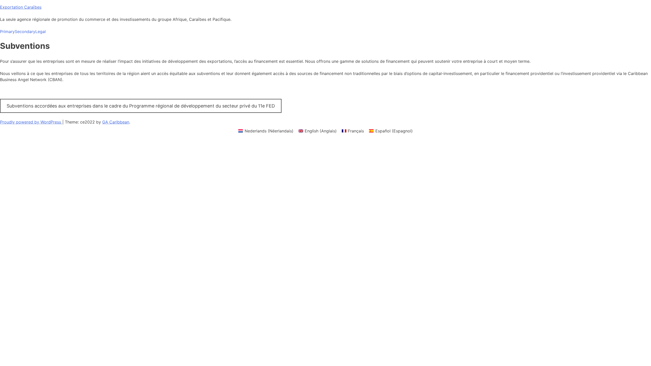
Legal (40, 31)
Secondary (25, 31)
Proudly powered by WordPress (31, 122)
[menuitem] (266, 130)
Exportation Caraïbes (20, 7)
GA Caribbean (115, 122)
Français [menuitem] (356, 130)
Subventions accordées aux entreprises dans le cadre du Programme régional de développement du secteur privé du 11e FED (141, 106)
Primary (7, 31)
